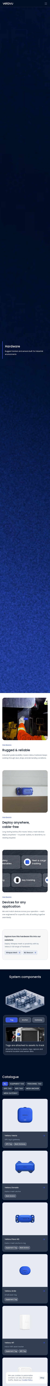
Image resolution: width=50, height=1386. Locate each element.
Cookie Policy (27, 1380)
